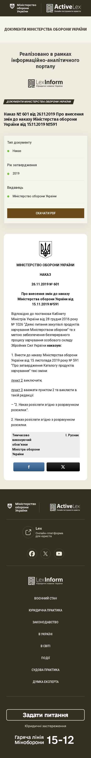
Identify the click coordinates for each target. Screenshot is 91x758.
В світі (45, 646)
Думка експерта (46, 682)
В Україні (45, 634)
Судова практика (45, 670)
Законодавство (45, 622)
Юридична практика (45, 610)
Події (45, 658)
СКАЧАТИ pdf (46, 213)
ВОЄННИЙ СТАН (45, 598)
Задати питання (45, 715)
